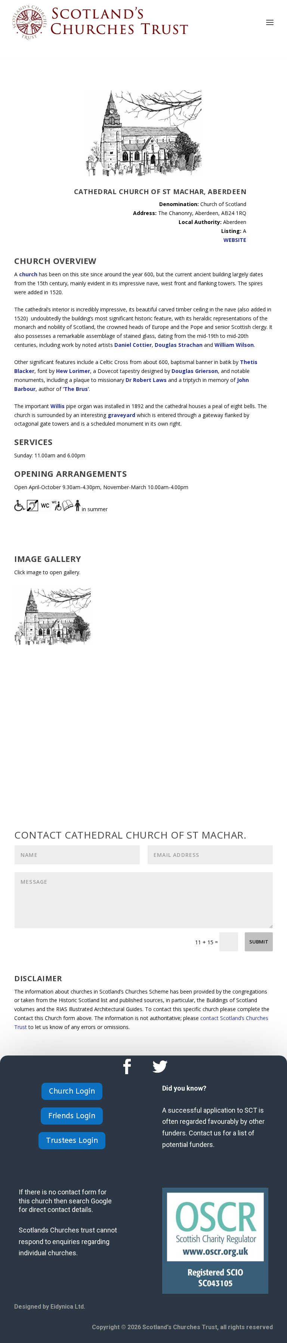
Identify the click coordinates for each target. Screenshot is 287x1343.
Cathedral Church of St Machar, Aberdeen (160, 191)
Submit (258, 941)
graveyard (121, 415)
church (28, 274)
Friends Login (71, 1116)
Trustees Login (72, 1140)
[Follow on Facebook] (127, 1067)
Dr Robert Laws (146, 379)
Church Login (72, 1091)
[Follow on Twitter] (160, 1067)
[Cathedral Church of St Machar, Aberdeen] (52, 643)
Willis (57, 406)
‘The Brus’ (76, 388)
